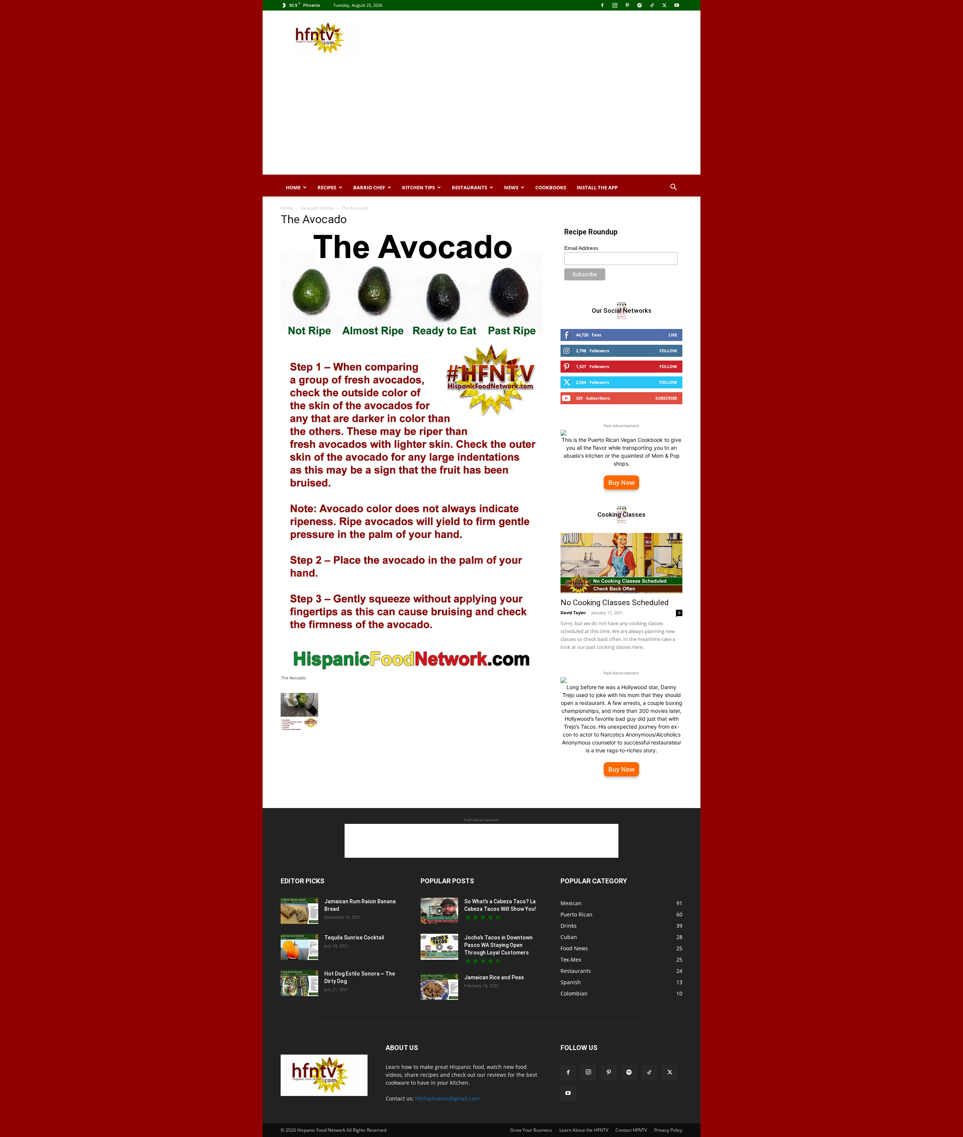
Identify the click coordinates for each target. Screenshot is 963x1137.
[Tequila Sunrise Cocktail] (299, 947)
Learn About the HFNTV (583, 1130)
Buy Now (621, 482)
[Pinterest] (627, 5)
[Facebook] (602, 5)
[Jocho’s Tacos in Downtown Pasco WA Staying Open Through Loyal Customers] (439, 947)
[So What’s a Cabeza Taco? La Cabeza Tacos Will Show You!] (439, 911)
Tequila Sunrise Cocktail (354, 938)
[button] (673, 188)
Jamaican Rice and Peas (494, 977)
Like (672, 335)
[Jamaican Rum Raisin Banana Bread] (299, 911)
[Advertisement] (545, 38)
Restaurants (469, 187)
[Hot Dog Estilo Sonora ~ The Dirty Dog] (299, 983)
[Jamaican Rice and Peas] (439, 987)
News (511, 187)
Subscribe (666, 398)
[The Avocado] (411, 671)
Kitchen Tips (418, 187)
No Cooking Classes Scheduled (614, 602)
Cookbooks (550, 187)
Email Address (581, 248)
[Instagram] (614, 5)
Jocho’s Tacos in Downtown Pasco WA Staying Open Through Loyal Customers (498, 945)
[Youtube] (676, 5)
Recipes (326, 187)
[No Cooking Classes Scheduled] (621, 563)
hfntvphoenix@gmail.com (447, 1098)
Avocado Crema (317, 208)
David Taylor (573, 612)
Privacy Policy (668, 1130)
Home (293, 187)
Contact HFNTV (631, 1130)
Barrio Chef (369, 187)
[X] (664, 5)
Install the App (597, 187)
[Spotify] (639, 5)
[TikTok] (652, 5)
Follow (668, 350)
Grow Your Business (531, 1130)
